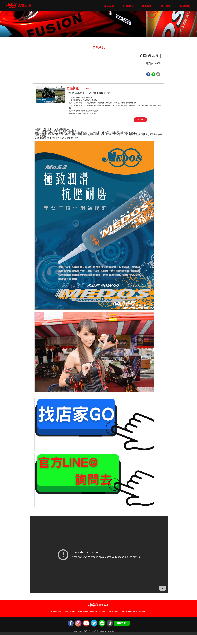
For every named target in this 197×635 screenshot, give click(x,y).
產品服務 (109, 6)
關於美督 (166, 6)
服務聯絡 (185, 6)
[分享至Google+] (153, 74)
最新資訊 (147, 6)
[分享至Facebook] (148, 74)
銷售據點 (128, 6)
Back (140, 119)
